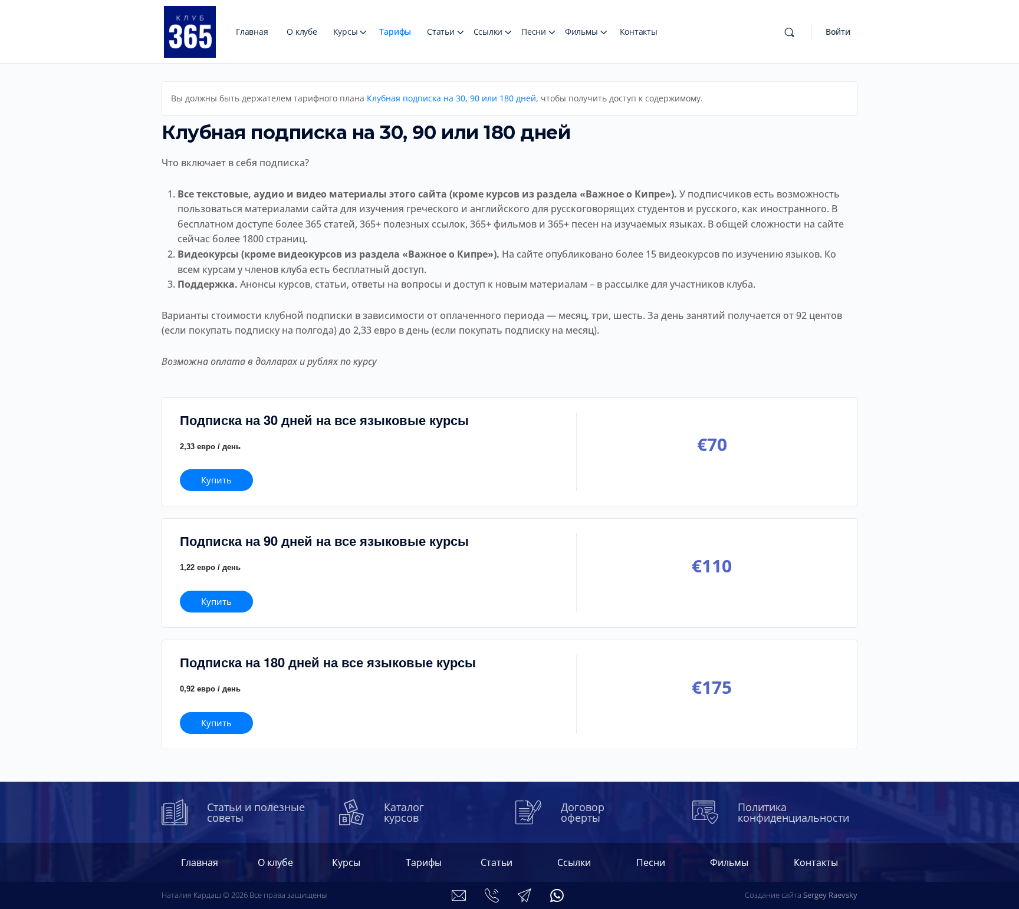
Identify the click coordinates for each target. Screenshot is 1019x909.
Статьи (441, 31)
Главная (252, 31)
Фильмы (581, 31)
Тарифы (395, 31)
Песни (533, 31)
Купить (216, 480)
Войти (838, 31)
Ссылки (488, 31)
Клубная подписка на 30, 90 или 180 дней (451, 98)
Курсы (345, 31)
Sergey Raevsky (830, 895)
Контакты (639, 31)
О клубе (302, 31)
